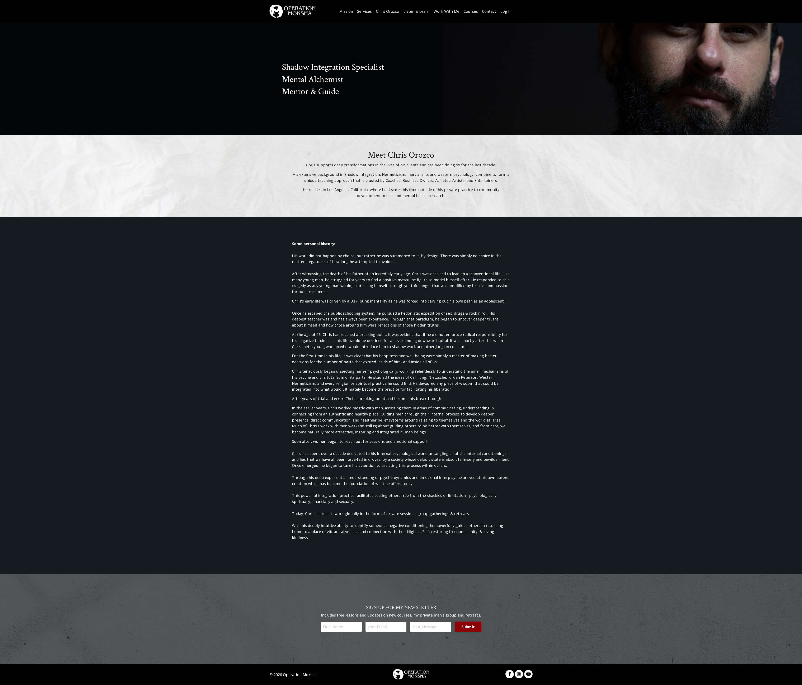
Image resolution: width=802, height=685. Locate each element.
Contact (489, 11)
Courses (470, 11)
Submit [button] (468, 626)
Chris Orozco (387, 11)
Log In (505, 11)
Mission (346, 11)
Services (364, 11)
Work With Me (446, 11)
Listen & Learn (416, 11)
